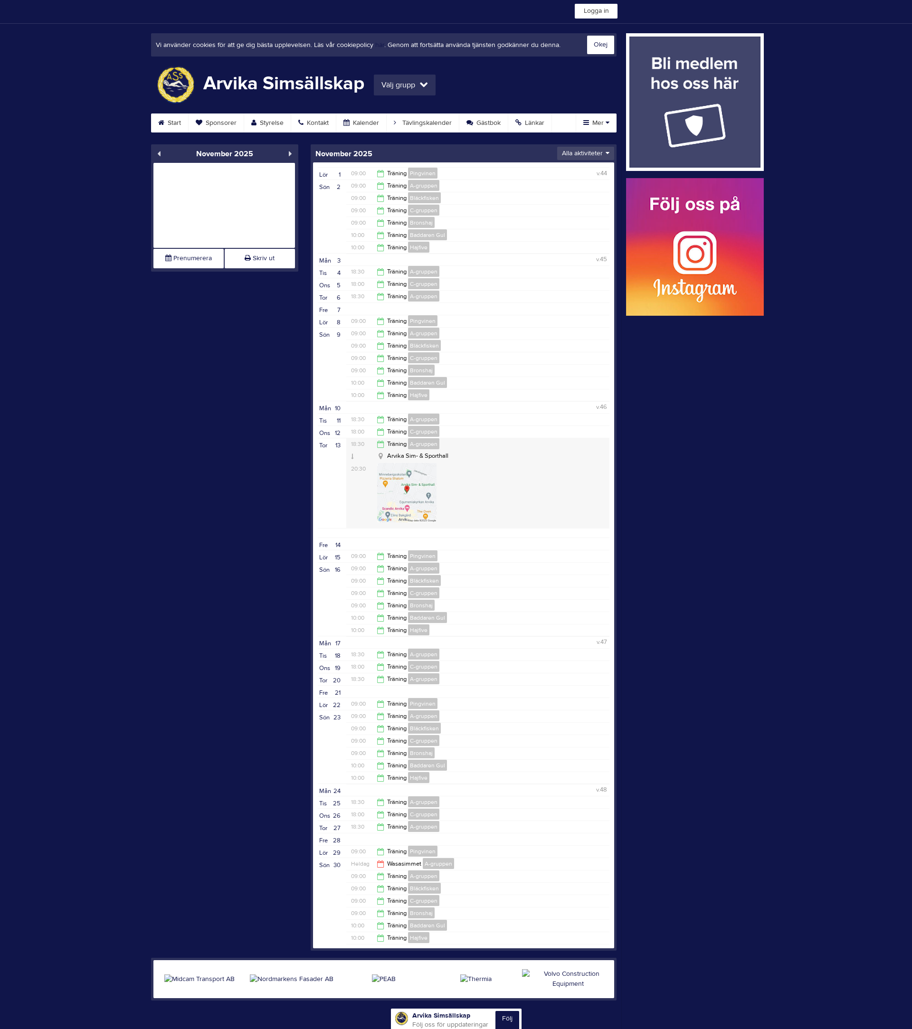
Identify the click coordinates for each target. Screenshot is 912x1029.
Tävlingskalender (426, 123)
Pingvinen (423, 173)
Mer (598, 123)
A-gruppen (423, 185)
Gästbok (488, 123)
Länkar (533, 123)
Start (173, 123)
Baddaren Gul (427, 235)
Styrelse (271, 123)
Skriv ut (263, 258)
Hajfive (419, 247)
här (379, 45)
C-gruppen (423, 210)
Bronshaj (421, 223)
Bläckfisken (424, 198)
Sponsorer (220, 123)
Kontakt (317, 123)
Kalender (365, 123)
